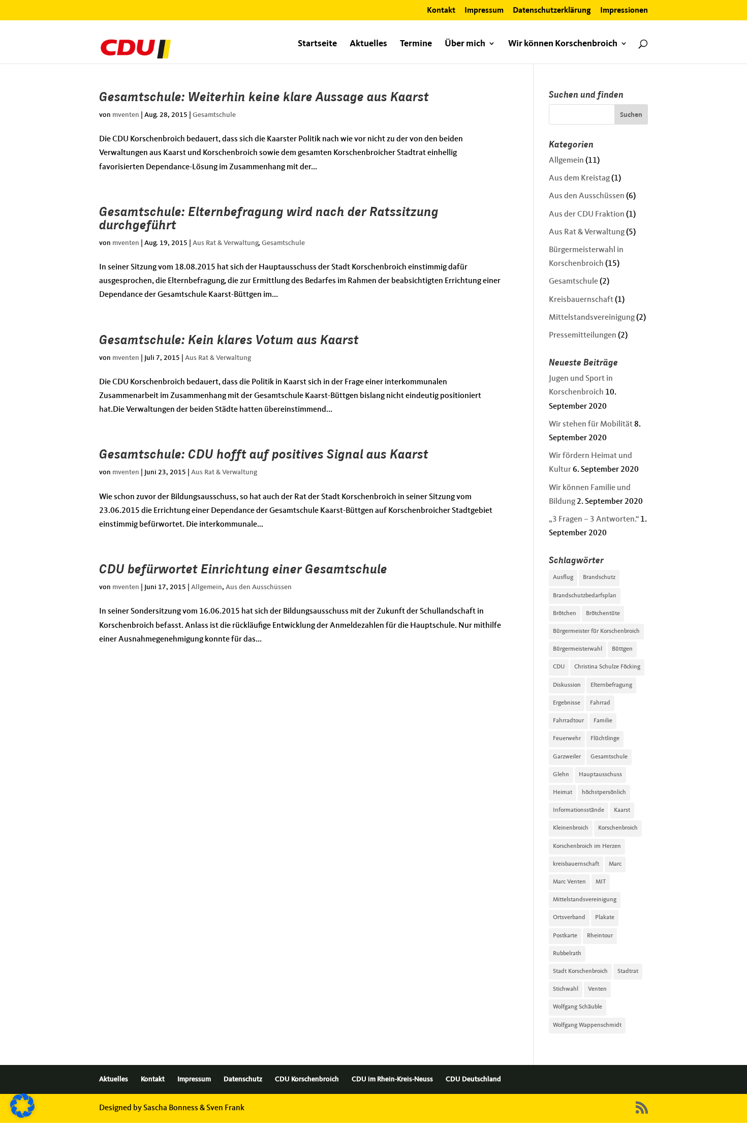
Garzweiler (567, 757)
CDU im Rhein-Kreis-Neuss (392, 1079)
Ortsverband (569, 917)
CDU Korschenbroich (307, 1079)
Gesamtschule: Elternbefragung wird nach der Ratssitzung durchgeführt (269, 218)
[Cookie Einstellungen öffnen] (22, 1116)
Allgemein (206, 587)
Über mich (465, 44)
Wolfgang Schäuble (577, 1007)
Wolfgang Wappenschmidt (587, 1025)
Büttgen (622, 649)
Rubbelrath (567, 954)
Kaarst (622, 810)
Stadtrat (627, 971)
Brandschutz (599, 577)
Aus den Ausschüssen (259, 587)
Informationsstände (578, 810)
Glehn (561, 775)
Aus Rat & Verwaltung (225, 243)
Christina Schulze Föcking (607, 667)
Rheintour (600, 936)
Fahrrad (600, 703)
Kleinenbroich (570, 828)
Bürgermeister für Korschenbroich (596, 631)
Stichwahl (565, 989)
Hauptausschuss (600, 775)
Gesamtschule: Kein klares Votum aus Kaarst (229, 339)
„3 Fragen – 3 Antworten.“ (594, 519)
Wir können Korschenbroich (562, 44)
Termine (416, 44)
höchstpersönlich (604, 792)
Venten (597, 989)
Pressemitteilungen (582, 335)
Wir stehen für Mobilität (591, 424)
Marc (615, 864)
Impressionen (624, 10)
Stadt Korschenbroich (580, 971)
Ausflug (563, 577)
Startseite (317, 44)
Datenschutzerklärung (552, 10)
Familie (603, 721)
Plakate (604, 917)
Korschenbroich (618, 828)
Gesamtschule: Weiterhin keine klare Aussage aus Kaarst (264, 96)
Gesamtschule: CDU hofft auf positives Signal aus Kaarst (263, 454)
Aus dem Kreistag (579, 178)
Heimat (562, 792)
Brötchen (564, 614)
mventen (125, 114)
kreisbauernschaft (576, 864)
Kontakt (441, 10)
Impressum (484, 10)
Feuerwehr (567, 739)
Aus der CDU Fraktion (587, 214)
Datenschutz (243, 1079)
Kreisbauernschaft (581, 300)
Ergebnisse (566, 703)
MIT (601, 882)
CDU (559, 667)
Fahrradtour (568, 721)
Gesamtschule (214, 114)
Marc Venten (569, 882)
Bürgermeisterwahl (577, 649)
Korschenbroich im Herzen (587, 846)
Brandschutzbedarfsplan (584, 596)
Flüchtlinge (604, 739)
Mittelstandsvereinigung (592, 318)
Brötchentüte (603, 614)
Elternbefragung (611, 685)
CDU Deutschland (473, 1079)
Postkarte (565, 936)
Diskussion (567, 685)
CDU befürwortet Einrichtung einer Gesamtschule (243, 568)
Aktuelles (368, 44)
